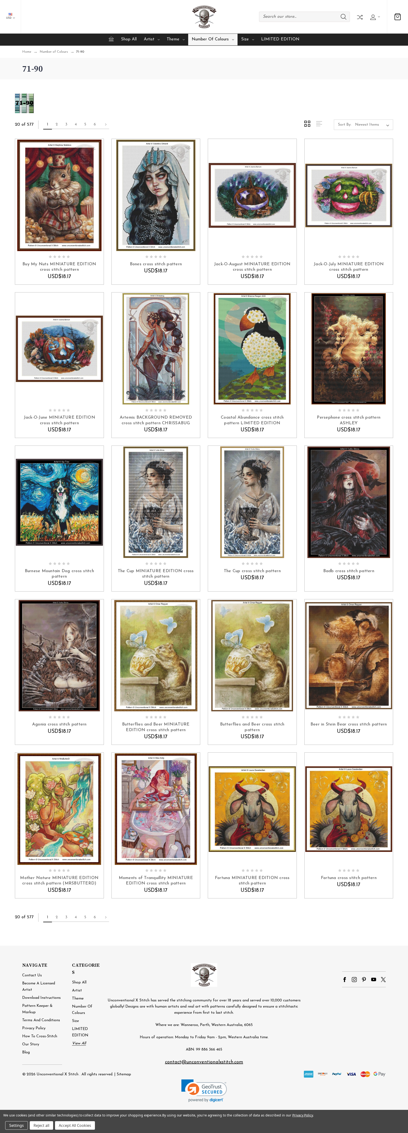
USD (9, 18)
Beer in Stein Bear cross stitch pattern (348, 724)
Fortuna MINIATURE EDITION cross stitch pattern (252, 881)
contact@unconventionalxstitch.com (204, 1062)
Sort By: (344, 125)
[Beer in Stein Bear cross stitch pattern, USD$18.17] (348, 656)
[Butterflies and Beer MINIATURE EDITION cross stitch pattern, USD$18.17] (156, 656)
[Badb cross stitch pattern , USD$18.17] (348, 502)
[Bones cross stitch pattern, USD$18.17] (156, 195)
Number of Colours (210, 39)
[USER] (374, 17)
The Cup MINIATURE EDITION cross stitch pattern (156, 574)
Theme (173, 39)
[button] (204, 1091)
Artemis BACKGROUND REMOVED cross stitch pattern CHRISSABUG (156, 420)
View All (79, 1043)
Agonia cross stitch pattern (59, 724)
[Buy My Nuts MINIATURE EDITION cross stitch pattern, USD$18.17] (59, 195)
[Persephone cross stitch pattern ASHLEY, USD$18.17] (348, 349)
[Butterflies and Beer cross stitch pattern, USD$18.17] (252, 656)
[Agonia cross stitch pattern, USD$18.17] (59, 656)
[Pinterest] (363, 979)
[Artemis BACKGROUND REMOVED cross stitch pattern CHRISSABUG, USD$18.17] (156, 349)
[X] (383, 979)
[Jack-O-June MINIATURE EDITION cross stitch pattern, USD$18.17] (59, 349)
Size (245, 39)
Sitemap (124, 1074)
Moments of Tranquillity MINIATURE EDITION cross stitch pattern (156, 881)
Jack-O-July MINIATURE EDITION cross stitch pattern (349, 267)
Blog (26, 1052)
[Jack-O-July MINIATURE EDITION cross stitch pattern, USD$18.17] (348, 195)
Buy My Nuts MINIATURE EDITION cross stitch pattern (59, 267)
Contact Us (32, 975)
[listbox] (373, 125)
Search (343, 17)
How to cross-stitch (39, 1036)
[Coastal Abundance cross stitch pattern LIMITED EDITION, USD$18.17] (252, 349)
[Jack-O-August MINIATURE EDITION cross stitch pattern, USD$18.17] (252, 195)
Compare (359, 16)
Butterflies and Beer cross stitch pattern (252, 727)
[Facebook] (344, 979)
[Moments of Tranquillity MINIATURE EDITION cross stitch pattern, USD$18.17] (156, 809)
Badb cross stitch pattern (348, 571)
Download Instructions (41, 998)
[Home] (111, 39)
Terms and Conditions (41, 1020)
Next (104, 124)
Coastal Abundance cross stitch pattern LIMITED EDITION (252, 420)
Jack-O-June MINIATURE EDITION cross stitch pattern (59, 420)
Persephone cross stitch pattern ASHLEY (348, 420)
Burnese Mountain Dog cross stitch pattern (59, 574)
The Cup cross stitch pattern (252, 571)
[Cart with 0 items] (397, 17)
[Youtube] (373, 979)
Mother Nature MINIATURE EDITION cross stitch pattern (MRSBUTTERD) (59, 881)
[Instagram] (354, 979)
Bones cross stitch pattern (156, 264)
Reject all (41, 1125)
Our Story (30, 1044)
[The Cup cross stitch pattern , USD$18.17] (252, 502)
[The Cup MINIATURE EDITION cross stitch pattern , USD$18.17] (156, 502)
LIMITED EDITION (280, 39)
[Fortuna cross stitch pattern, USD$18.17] (348, 809)
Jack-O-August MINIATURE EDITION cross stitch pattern (252, 267)
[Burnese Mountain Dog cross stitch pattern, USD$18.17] (59, 502)
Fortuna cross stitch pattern (349, 878)
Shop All (129, 39)
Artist (149, 39)
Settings (16, 1125)
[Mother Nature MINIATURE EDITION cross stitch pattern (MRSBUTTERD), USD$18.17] (59, 809)
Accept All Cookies (75, 1125)
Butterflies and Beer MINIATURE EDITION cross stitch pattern (156, 727)
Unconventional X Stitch (57, 1074)
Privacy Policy (34, 1028)
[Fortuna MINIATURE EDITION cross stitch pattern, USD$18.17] (252, 809)
